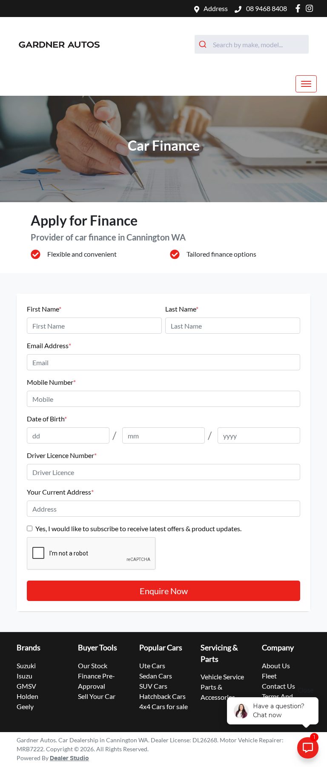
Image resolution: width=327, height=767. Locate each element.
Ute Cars (152, 665)
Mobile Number (51, 382)
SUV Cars (153, 686)
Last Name (181, 309)
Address (216, 8)
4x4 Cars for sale (163, 706)
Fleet (269, 676)
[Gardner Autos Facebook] (299, 8)
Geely (25, 706)
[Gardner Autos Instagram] (311, 8)
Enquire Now (164, 591)
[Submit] (204, 44)
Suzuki (26, 665)
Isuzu (24, 676)
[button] (306, 83)
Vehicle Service (222, 677)
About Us (276, 665)
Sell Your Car (96, 696)
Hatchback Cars (162, 696)
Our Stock (92, 665)
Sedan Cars (155, 676)
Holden (27, 696)
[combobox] (252, 44)
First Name (44, 309)
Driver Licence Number (62, 455)
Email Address (49, 345)
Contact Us (278, 686)
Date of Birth (47, 419)
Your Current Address (60, 492)
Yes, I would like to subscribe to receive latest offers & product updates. (138, 528)
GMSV (26, 686)
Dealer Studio (69, 758)
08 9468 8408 (266, 8)
